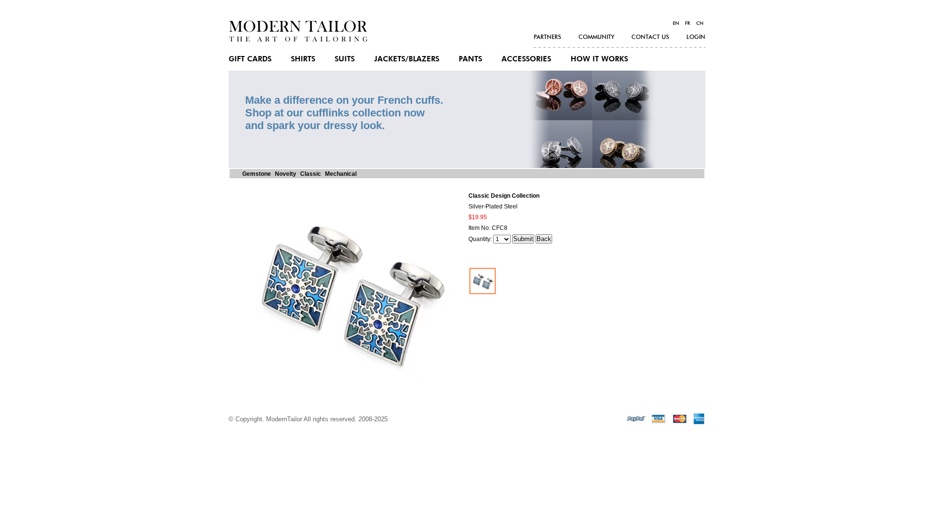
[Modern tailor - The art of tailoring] (298, 39)
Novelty (285, 173)
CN (699, 23)
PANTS (470, 59)
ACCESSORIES (526, 59)
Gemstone (256, 173)
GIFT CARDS (250, 59)
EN (676, 23)
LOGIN (695, 37)
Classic (310, 173)
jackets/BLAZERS (406, 59)
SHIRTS (303, 59)
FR (687, 23)
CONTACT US (650, 37)
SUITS (345, 59)
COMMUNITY (596, 37)
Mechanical (341, 173)
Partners (547, 37)
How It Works (599, 59)
